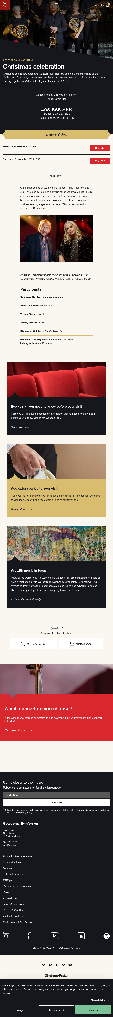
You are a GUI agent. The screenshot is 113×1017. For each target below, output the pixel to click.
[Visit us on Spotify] (106, 935)
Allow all (93, 1010)
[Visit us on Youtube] (54, 935)
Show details (98, 1000)
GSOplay (8, 880)
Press (6, 892)
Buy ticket (100, 148)
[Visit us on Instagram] (6, 935)
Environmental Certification (18, 922)
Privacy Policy (25, 812)
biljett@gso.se (84, 643)
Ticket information (13, 874)
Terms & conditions (13, 904)
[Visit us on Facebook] (29, 935)
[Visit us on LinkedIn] (81, 935)
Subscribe (56, 802)
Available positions (13, 916)
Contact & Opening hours (17, 855)
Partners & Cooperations (17, 886)
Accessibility (10, 898)
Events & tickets (12, 861)
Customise (54, 1010)
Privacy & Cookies (13, 910)
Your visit (8, 868)
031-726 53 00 (36, 643)
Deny (20, 1010)
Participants (56, 175)
